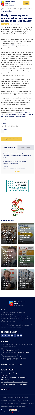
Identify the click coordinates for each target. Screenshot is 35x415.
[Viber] (11, 126)
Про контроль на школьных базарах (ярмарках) (14, 168)
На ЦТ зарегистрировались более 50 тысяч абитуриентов (8, 282)
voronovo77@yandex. (22, 352)
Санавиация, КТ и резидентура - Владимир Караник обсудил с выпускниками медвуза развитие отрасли (9, 234)
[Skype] (17, 126)
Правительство (5, 375)
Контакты (4, 341)
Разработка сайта (6, 412)
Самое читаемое (25, 147)
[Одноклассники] (5, 126)
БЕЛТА (13, 45)
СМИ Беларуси (5, 379)
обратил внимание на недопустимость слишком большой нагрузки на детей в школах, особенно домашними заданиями (17, 114)
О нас (3, 310)
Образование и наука (17, 8)
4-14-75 (19, 356)
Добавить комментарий (12, 139)
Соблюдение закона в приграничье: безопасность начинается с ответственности (14, 162)
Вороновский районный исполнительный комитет (14, 384)
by (28, 352)
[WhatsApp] (14, 126)
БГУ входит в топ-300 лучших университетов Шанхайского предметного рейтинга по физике (26, 281)
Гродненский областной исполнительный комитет (14, 382)
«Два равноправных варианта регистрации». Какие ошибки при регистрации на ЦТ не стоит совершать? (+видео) (26, 233)
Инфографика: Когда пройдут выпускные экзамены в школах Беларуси (25, 259)
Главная (3, 8)
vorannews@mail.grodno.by (10, 350)
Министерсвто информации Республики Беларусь (14, 377)
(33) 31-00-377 (10, 359)
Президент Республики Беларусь (9, 373)
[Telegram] (20, 126)
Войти (26, 3)
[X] (8, 126)
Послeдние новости (9, 147)
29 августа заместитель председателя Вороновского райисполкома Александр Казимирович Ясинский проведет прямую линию (17, 155)
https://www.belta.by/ (7, 120)
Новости (9, 8)
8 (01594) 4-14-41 (17, 355)
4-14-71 (21, 358)
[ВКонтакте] (2, 126)
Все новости (17, 171)
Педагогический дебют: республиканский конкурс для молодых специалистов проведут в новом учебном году (8, 256)
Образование (27, 8)
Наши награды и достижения (11, 365)
